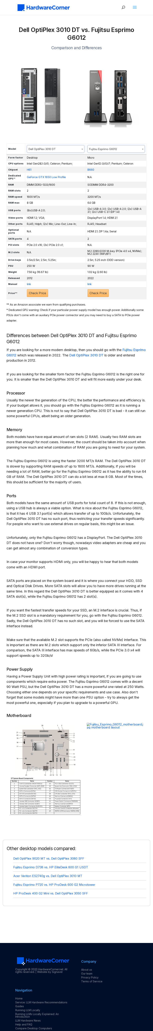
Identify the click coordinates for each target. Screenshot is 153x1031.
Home (19, 998)
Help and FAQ (23, 1024)
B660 (91, 169)
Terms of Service (91, 981)
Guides (19, 1006)
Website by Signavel (50, 971)
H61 (29, 169)
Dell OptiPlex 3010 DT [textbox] (42, 149)
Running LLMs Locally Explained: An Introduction (37, 1015)
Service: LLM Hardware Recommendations (41, 1002)
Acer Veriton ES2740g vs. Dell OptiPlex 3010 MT (47, 876)
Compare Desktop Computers (33, 1028)
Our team (86, 973)
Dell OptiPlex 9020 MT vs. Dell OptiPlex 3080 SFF (48, 858)
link (29, 284)
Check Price (37, 293)
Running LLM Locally (27, 1010)
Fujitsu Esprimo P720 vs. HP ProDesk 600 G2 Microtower (54, 885)
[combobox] (55, 149)
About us (86, 969)
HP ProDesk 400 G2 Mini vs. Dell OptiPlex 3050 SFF (50, 893)
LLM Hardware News (28, 1020)
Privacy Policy (90, 977)
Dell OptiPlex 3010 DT (86, 355)
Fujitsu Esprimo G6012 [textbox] (103, 149)
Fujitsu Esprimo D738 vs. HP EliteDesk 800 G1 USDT (50, 867)
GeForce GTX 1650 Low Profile (46, 177)
